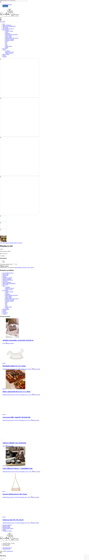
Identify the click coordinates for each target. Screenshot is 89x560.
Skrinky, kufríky (8, 36)
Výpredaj (4, 313)
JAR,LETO (5, 48)
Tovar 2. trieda (6, 274)
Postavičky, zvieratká (9, 39)
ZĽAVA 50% (5, 275)
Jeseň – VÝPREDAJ (7, 25)
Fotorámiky (7, 33)
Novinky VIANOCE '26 (8, 280)
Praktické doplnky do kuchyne (11, 34)
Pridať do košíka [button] (10, 343)
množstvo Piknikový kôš (7, 264)
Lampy (6, 32)
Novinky (4, 276)
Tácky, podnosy (8, 35)
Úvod (4, 24)
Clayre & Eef (5, 27)
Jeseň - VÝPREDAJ (7, 282)
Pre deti (4, 55)
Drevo (6, 41)
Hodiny (6, 47)
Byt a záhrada (5, 29)
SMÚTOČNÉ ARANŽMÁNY (9, 26)
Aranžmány (7, 50)
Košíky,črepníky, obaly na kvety (12, 38)
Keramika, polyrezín (9, 40)
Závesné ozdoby (8, 46)
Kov (6, 43)
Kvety (4, 49)
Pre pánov (5, 56)
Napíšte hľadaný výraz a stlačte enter (7, 0)
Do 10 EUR (5, 312)
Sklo (6, 42)
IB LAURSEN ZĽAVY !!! (8, 28)
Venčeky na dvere (9, 53)
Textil (6, 45)
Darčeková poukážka (7, 278)
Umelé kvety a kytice (9, 52)
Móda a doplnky (6, 54)
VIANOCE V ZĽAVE (7, 277)
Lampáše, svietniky (9, 31)
